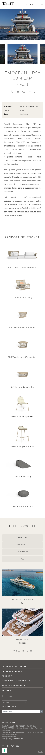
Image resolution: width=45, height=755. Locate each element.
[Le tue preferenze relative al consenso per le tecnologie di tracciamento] (4, 750)
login (8, 696)
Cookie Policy (18, 739)
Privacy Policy (7, 739)
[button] (37, 4)
